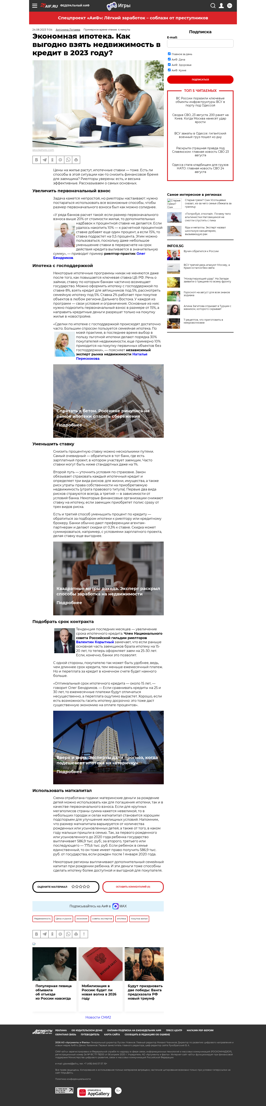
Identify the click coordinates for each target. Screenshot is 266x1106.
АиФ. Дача (178, 59)
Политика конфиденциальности (73, 1079)
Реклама (61, 1030)
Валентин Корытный (95, 642)
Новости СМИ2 (98, 1017)
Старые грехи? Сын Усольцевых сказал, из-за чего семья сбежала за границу (208, 203)
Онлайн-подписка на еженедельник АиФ (134, 1030)
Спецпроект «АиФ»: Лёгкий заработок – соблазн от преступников (133, 17)
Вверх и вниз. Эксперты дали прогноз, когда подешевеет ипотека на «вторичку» (107, 760)
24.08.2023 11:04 (42, 29)
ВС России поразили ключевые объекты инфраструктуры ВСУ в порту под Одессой (200, 102)
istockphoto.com (43, 149)
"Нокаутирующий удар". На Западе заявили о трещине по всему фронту (207, 280)
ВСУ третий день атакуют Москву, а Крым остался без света (207, 266)
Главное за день (182, 54)
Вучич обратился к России (201, 251)
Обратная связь (65, 1034)
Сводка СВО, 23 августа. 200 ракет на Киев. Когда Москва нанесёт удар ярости (200, 118)
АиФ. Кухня (179, 70)
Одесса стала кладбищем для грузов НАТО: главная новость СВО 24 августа (200, 168)
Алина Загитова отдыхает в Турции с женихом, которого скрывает (207, 307)
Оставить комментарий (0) (133, 887)
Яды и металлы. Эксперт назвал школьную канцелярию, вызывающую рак (205, 231)
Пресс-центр (174, 1030)
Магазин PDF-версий (200, 1030)
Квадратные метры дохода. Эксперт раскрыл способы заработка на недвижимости (108, 591)
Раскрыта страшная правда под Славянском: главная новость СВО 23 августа (200, 152)
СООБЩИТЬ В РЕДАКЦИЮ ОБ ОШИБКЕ (147, 1034)
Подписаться (200, 79)
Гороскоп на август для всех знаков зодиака (207, 294)
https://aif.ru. (67, 1073)
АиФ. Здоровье (181, 65)
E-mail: (172, 37)
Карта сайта (112, 1034)
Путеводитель (90, 1034)
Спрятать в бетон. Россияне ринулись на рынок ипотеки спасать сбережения (103, 413)
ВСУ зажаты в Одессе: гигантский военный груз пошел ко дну (200, 135)
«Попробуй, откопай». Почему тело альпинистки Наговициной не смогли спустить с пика (208, 217)
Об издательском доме (86, 1030)
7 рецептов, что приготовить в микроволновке (203, 321)
